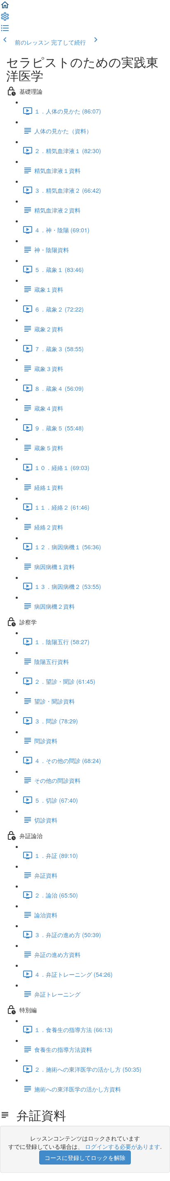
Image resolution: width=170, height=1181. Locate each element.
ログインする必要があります (122, 1146)
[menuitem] (5, 19)
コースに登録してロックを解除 (85, 1157)
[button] (5, 7)
